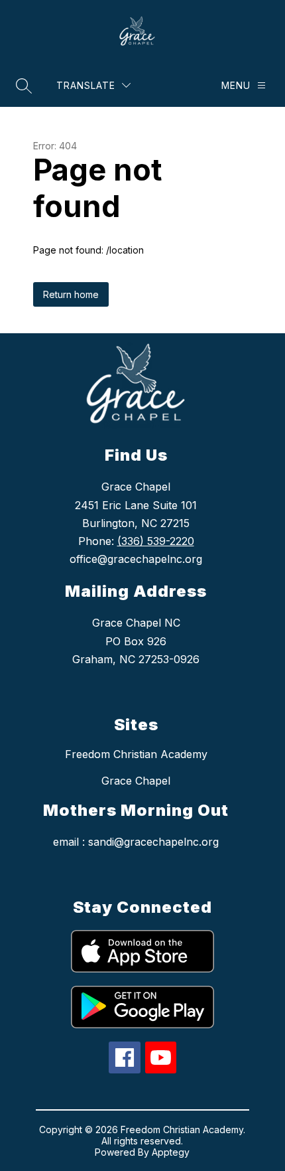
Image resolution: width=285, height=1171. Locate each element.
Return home (71, 294)
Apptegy (171, 1152)
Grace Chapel (135, 780)
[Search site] (24, 86)
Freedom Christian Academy (136, 754)
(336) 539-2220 (155, 541)
